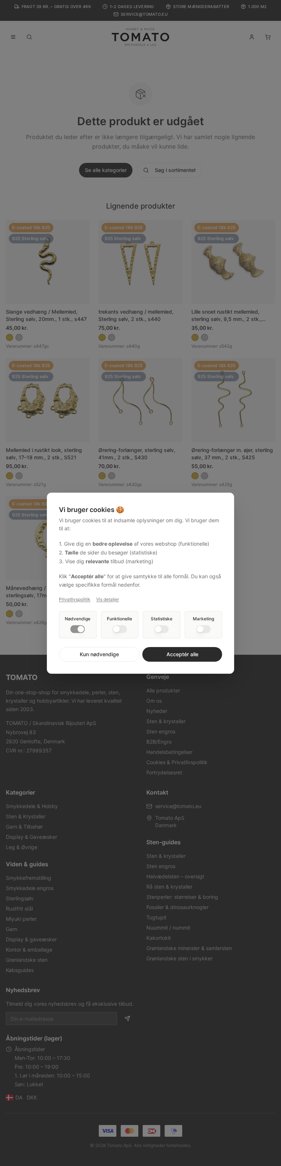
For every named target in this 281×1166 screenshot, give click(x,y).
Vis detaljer (107, 599)
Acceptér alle (182, 654)
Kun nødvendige (99, 654)
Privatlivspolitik (74, 599)
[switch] (77, 629)
